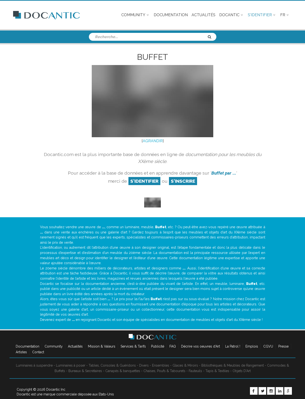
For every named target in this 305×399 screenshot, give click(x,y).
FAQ (172, 346)
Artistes (21, 352)
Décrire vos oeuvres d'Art (200, 346)
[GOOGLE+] (288, 391)
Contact (38, 352)
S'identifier (144, 181)
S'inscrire (183, 181)
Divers (144, 365)
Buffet (152, 57)
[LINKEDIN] (279, 391)
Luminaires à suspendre (34, 365)
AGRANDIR (153, 141)
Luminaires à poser (70, 365)
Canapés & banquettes (122, 371)
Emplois (251, 346)
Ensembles (160, 365)
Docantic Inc (55, 389)
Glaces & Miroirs (185, 365)
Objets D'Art (242, 371)
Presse (283, 346)
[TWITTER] (262, 391)
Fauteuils (195, 371)
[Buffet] (152, 202)
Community (54, 346)
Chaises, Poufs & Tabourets (164, 371)
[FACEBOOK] (254, 391)
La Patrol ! (232, 346)
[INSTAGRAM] (271, 391)
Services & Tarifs (133, 346)
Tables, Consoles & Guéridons (112, 365)
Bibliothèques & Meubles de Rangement (232, 365)
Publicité (157, 346)
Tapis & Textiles (217, 371)
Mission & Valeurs (101, 346)
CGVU (268, 346)
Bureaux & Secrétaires (85, 371)
